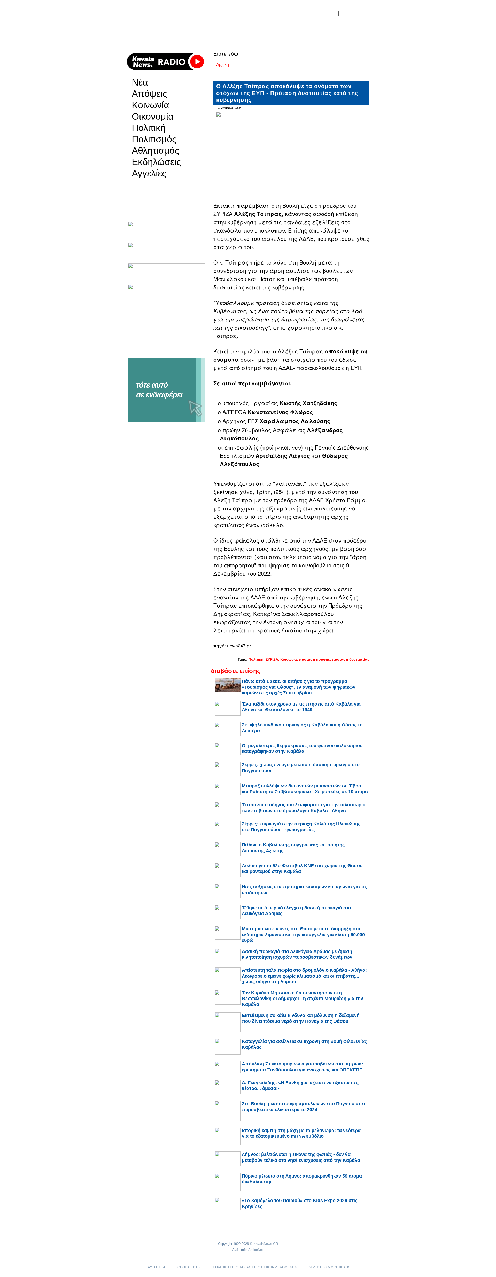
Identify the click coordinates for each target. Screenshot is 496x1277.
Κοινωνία (150, 105)
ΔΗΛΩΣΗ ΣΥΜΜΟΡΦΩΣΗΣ (329, 1267)
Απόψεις (149, 94)
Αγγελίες (149, 173)
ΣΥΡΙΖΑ (272, 659)
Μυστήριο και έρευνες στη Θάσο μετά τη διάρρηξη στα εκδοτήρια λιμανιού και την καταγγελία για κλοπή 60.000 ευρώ (303, 934)
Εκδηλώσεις (156, 162)
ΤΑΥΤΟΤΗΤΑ (155, 1267)
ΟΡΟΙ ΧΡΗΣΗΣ (188, 1267)
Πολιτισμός (154, 139)
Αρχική (222, 64)
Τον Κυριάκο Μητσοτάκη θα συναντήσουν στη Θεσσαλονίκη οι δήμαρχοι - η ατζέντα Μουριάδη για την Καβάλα (302, 998)
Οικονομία (153, 116)
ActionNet (255, 1250)
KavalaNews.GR (265, 1244)
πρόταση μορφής (314, 659)
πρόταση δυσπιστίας (350, 659)
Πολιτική (149, 128)
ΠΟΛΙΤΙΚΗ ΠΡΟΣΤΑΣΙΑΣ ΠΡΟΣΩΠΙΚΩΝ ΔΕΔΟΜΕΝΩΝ (255, 1267)
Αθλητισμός (155, 150)
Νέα (140, 82)
